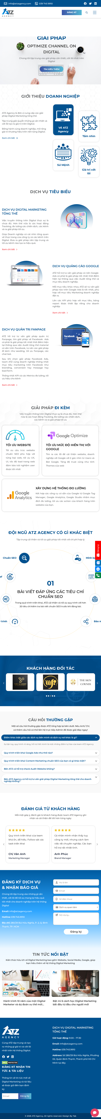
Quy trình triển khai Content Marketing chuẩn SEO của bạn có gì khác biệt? (45, 761)
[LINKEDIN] (95, 3)
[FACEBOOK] (85, 3)
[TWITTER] (90, 3)
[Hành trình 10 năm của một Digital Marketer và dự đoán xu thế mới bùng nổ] (26, 983)
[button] (95, 12)
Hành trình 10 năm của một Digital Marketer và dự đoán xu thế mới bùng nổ (24, 1004)
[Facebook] (3, 1056)
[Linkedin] (12, 1056)
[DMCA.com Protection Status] (10, 1062)
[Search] (86, 12)
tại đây (62, 1063)
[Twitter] (8, 1056)
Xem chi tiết (8, 138)
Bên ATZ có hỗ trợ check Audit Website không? (29, 769)
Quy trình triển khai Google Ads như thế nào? (28, 753)
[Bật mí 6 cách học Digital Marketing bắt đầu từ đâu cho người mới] (75, 983)
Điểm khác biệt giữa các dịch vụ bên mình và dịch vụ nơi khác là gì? (40, 738)
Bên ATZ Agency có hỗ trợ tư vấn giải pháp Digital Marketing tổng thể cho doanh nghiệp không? (47, 780)
